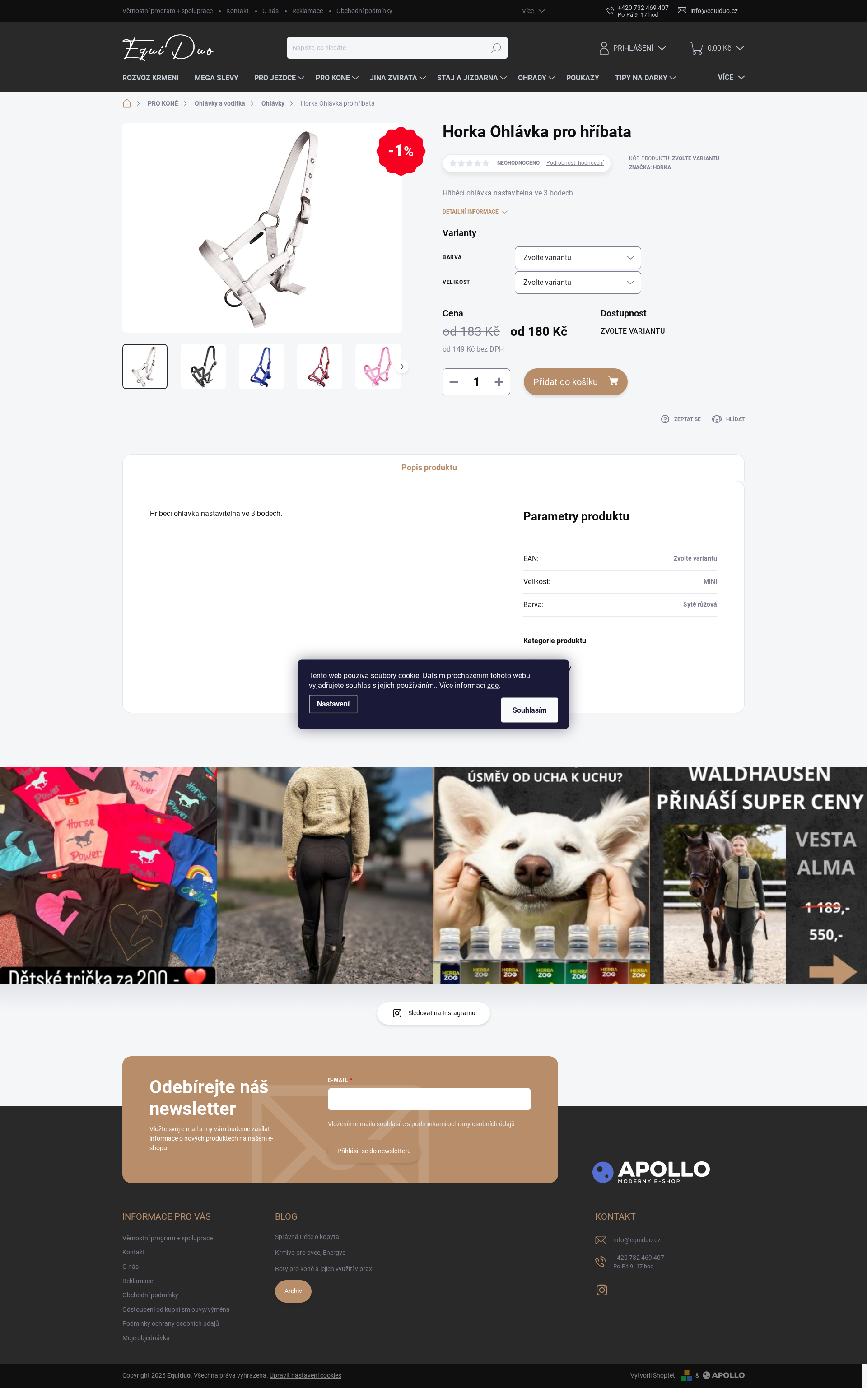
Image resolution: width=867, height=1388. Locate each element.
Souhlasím (530, 710)
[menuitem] (154, 78)
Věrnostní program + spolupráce (167, 10)
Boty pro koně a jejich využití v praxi (324, 1268)
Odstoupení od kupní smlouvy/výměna (176, 1309)
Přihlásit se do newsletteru (374, 1151)
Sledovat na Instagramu (441, 1013)
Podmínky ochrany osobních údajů (170, 1323)
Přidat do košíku (565, 381)
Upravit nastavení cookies (305, 1375)
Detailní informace (471, 212)
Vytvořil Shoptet (652, 1375)
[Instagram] (602, 1288)
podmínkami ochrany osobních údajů (463, 1124)
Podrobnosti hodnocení (575, 163)
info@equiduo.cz (637, 1240)
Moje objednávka (146, 1338)
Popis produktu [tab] (429, 467)
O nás (270, 10)
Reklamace (307, 10)
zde (493, 685)
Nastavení (333, 703)
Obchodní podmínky (364, 10)
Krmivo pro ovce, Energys (310, 1252)
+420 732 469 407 (638, 1262)
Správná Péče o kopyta (307, 1236)
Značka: (650, 167)
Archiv (293, 1291)
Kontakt (237, 10)
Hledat (496, 47)
